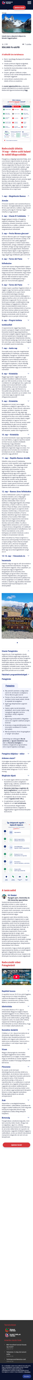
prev (5, 616)
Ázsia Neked (10, 1330)
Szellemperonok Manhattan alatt (16, 1359)
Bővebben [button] (27, 1372)
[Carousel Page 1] (11, 642)
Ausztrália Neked (13, 1335)
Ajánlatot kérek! (19, 8)
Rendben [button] (27, 1376)
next (29, 616)
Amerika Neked (8, 3)
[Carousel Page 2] (14, 642)
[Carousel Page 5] (22, 642)
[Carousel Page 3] (17, 642)
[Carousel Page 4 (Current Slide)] (20, 642)
